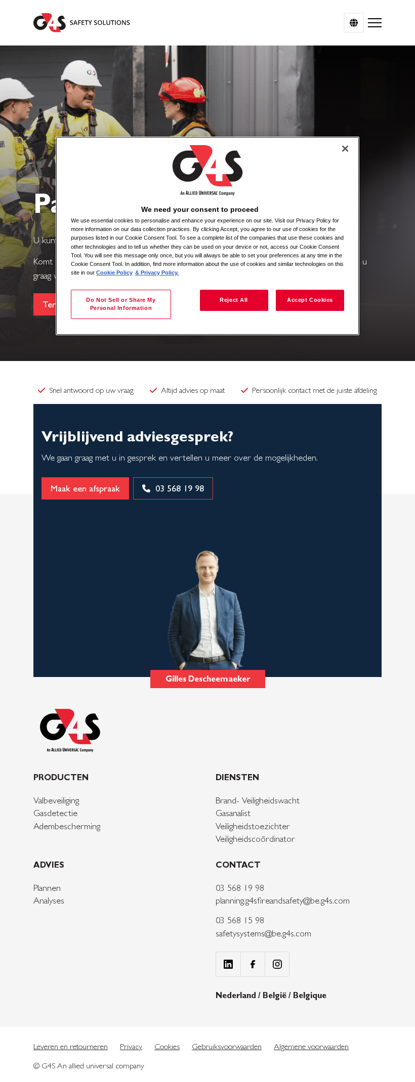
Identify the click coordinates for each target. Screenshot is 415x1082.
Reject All (234, 300)
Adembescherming (66, 826)
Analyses (48, 900)
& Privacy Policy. (157, 272)
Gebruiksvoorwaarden (227, 1046)
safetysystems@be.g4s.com (263, 933)
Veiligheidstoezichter (253, 826)
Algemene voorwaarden (311, 1046)
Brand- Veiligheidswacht (258, 800)
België (275, 995)
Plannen (47, 887)
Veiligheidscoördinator (255, 838)
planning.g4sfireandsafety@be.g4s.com (283, 900)
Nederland (237, 995)
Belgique (309, 995)
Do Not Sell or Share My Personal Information (120, 304)
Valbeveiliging (56, 800)
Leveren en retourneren (70, 1046)
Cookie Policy (114, 272)
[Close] (345, 149)
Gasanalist (233, 812)
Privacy (131, 1046)
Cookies (167, 1046)
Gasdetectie (55, 812)
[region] (207, 236)
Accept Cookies (310, 300)
